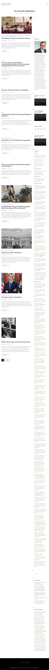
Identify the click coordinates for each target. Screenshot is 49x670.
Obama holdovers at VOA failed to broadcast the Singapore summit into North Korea (40, 254)
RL (1, 88)
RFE (4, 36)
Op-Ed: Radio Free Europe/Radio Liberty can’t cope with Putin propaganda (39, 320)
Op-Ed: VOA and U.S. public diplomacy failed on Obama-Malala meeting (39, 462)
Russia (8, 36)
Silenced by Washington (38, 178)
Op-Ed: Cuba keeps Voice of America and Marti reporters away (39, 404)
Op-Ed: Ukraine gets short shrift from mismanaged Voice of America (39, 433)
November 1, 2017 (10, 299)
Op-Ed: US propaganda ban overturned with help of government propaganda (38, 475)
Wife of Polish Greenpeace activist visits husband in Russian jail (40, 451)
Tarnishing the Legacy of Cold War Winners (15, 38)
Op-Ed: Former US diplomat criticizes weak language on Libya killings (40, 493)
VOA (16, 36)
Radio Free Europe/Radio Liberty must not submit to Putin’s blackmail (40, 197)
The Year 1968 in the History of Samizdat (14, 90)
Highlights (11, 35)
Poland (29, 35)
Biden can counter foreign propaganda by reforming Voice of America (40, 186)
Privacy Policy (36, 667)
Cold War (3, 35)
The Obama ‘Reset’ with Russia (11, 297)
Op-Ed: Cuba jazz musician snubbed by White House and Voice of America (39, 326)
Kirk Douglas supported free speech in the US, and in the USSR (39, 231)
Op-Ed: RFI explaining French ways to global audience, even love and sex (40, 445)
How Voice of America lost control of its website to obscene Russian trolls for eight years (40, 213)
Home (18, 13)
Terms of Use (32, 667)
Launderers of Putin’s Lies (38, 159)
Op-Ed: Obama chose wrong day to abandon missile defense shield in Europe (40, 540)
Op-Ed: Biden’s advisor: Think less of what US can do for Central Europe (40, 522)
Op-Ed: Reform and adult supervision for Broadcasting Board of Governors (39, 360)
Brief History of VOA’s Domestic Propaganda (15, 140)
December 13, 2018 (11, 118)
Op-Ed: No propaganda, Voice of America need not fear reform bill (39, 427)
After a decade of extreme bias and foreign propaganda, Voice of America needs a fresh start (40, 224)
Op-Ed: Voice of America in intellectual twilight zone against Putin (40, 367)
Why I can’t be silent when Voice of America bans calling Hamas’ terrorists (39, 285)
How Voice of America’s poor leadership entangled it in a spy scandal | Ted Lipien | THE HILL (39, 602)
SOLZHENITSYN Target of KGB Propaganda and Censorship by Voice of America (15, 207)
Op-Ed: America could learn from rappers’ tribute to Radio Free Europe (40, 487)
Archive (38, 322)
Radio (2, 36)
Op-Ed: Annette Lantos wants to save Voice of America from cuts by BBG (40, 505)
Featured (7, 35)
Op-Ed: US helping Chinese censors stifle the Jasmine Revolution (38, 516)
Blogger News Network (42, 524)
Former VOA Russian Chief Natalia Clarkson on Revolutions (15, 165)
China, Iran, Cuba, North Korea (11, 252)
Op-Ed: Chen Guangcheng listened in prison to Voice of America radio (40, 499)
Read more (4, 51)
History (14, 35)
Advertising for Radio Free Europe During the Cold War (16, 115)
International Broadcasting (22, 35)
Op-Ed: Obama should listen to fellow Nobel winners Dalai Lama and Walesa (40, 528)
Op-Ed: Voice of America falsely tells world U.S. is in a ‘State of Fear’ (39, 354)
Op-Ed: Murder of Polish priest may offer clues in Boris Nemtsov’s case (39, 398)
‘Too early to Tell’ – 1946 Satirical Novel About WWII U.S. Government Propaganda (40, 583)
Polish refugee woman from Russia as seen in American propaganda (40, 613)
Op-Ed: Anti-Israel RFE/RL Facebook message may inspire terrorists (39, 338)
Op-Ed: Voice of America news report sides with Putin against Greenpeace (39, 457)
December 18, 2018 (11, 92)
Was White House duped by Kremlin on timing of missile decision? (39, 534)
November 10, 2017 (11, 168)
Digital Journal (36, 80)
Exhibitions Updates (5, 138)
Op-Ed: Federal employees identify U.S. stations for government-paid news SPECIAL (40, 468)
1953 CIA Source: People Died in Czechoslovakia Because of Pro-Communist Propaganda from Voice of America (15, 64)
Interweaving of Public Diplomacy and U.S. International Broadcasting (40, 172)
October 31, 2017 (10, 344)
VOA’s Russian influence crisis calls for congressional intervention (39, 164)
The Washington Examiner (38, 79)
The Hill (11, 36)
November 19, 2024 (11, 40)
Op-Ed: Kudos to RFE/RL (38, 371)
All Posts (21, 13)
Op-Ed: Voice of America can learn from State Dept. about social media (40, 386)
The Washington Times (41, 78)
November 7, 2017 (11, 210)
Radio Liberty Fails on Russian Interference (15, 342)
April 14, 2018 (10, 142)
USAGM (14, 36)
